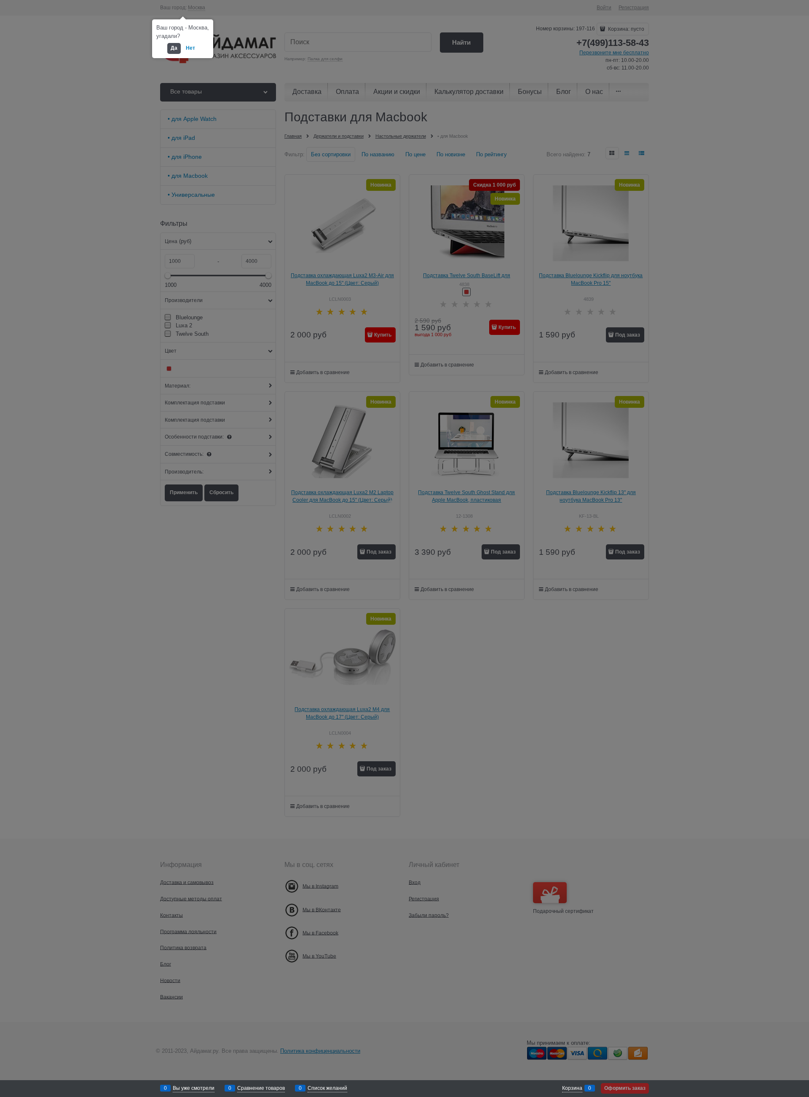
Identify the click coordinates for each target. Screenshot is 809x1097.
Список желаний (327, 1088)
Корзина (572, 1088)
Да (174, 48)
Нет (190, 48)
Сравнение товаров (261, 1088)
